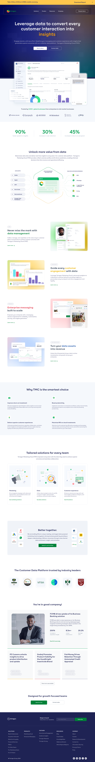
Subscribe (80, 719)
